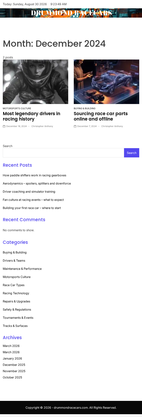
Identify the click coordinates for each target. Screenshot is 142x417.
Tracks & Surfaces (15, 326)
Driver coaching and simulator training (29, 191)
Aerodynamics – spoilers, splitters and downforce (37, 183)
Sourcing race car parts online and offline (101, 116)
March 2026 (11, 346)
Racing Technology (16, 293)
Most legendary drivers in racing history (31, 116)
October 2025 (12, 377)
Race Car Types (13, 285)
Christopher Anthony (42, 126)
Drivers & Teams (14, 260)
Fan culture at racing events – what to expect (33, 200)
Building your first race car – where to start (32, 208)
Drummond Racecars (71, 13)
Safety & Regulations (17, 309)
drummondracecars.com (71, 407)
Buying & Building (84, 108)
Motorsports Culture (17, 108)
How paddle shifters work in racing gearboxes (34, 175)
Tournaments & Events (18, 317)
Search (7, 146)
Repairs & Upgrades (16, 301)
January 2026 (12, 358)
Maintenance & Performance (22, 269)
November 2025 (14, 371)
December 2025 (14, 365)
